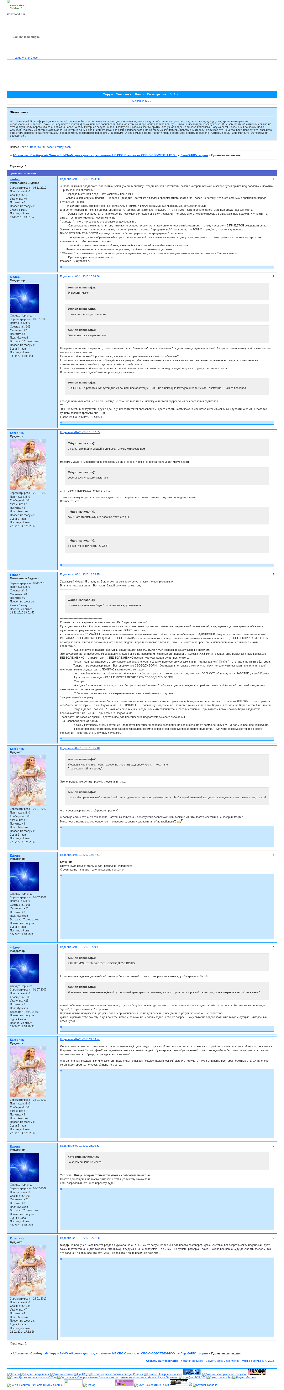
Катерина (17, 432)
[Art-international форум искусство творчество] (73, 1385)
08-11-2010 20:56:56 (87, 276)
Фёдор (15, 276)
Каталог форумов (192, 1360)
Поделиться (67, 179)
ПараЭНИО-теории (194, 155)
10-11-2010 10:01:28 (87, 1238)
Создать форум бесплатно (222, 1360)
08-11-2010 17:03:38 (87, 179)
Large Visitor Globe (26, 57)
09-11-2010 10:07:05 (87, 432)
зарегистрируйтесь (59, 147)
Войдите (35, 147)
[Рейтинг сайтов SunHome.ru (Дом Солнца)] (35, 1385)
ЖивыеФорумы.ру (253, 1360)
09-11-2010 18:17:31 (87, 854)
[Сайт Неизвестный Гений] (151, 1385)
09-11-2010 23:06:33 (87, 1145)
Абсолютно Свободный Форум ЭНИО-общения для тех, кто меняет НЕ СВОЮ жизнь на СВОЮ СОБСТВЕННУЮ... (95, 155)
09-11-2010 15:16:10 (87, 748)
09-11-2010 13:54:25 (87, 574)
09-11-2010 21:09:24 (87, 1039)
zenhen (15, 179)
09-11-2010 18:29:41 (87, 947)
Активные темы (141, 101)
